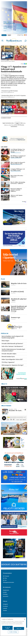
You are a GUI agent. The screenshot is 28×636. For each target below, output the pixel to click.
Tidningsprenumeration (8, 582)
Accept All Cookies (7, 628)
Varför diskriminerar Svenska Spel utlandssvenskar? (13, 350)
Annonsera (5, 596)
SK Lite (4, 580)
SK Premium (6, 576)
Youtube (5, 610)
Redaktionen (6, 590)
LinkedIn (5, 608)
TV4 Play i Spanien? (8, 362)
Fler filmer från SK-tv (6, 403)
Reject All (19, 628)
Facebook (5, 606)
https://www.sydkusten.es (7, 97)
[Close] (24, 619)
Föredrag (5, 594)
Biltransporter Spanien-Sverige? (13, 365)
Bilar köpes (5, 341)
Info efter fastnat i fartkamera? (12, 346)
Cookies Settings (13, 632)
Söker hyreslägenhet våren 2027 (12, 359)
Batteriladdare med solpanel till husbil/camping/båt (12, 337)
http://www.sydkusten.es (7, 92)
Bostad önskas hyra (8, 356)
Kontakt (5, 592)
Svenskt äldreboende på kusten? (12, 343)
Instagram (5, 604)
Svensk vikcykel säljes (9, 354)
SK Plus (5, 578)
